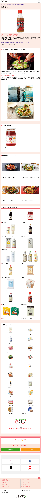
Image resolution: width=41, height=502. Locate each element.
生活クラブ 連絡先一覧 (26, 486)
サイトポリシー (4, 490)
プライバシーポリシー (26, 490)
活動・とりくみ (4, 484)
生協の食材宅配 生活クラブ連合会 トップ (6, 480)
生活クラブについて (25, 479)
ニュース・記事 (24, 484)
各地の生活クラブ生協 (5, 486)
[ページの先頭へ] (39, 478)
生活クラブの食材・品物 (26, 482)
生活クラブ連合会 (5, 492)
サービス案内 (4, 482)
